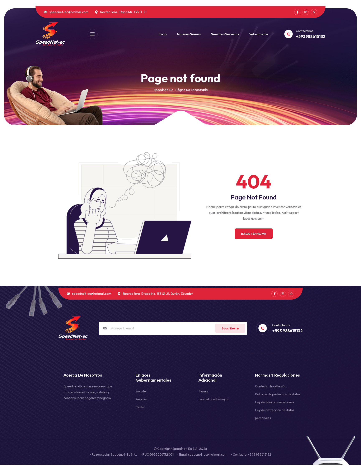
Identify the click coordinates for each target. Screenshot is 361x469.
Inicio (163, 34)
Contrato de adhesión (270, 386)
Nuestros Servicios (225, 34)
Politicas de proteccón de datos (277, 394)
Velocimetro (258, 34)
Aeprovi (141, 399)
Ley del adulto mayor (213, 399)
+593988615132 (310, 36)
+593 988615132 (287, 330)
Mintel (140, 407)
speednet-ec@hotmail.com (68, 12)
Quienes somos (189, 34)
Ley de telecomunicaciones (274, 402)
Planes (203, 391)
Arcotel (141, 391)
